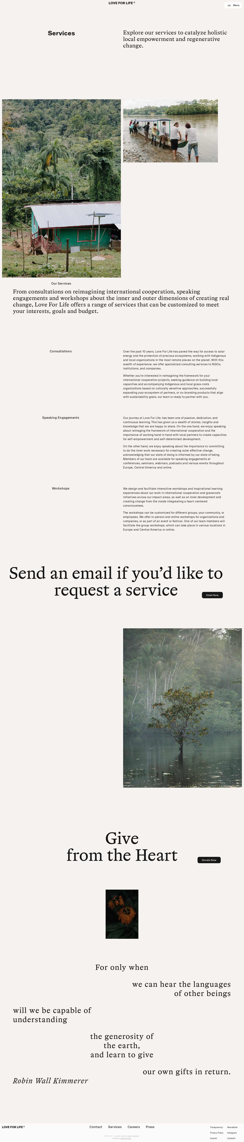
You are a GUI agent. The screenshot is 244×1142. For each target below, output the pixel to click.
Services (115, 1127)
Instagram (232, 1133)
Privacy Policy (216, 1133)
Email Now (212, 595)
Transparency (216, 1127)
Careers (134, 1127)
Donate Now (209, 860)
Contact (96, 1127)
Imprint (213, 1138)
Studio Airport (126, 1138)
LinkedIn (231, 1138)
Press (150, 1127)
